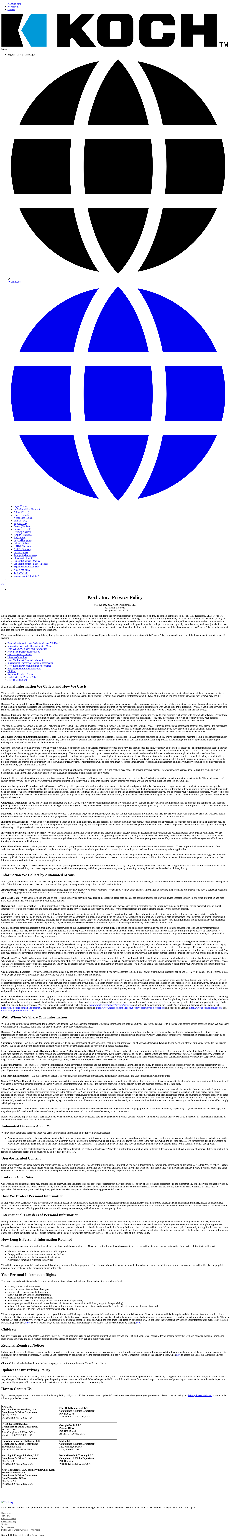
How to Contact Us (17, 679)
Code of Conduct (8, 1518)
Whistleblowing (7, 1527)
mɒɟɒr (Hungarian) (23, 540)
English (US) (20, 523)
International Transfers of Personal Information (31, 663)
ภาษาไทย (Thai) (22, 570)
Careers (11, 9)
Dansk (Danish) (21, 515)
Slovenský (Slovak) (23, 558)
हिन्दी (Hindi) (20, 537)
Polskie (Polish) (21, 552)
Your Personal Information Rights (24, 668)
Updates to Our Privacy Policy (23, 677)
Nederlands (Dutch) (23, 517)
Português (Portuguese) (25, 555)
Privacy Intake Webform (200, 1395)
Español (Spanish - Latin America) (31, 563)
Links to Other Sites (17, 657)
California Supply (8, 1521)
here (27, 1322)
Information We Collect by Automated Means (30, 646)
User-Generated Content (20, 654)
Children (12, 671)
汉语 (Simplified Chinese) (27, 509)
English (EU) (20, 520)
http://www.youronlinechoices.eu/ (18, 1010)
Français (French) (22, 529)
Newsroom (13, 6)
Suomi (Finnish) (22, 526)
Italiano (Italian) (21, 543)
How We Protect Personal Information (26, 660)
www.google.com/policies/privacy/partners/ (110, 1005)
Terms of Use (7, 1516)
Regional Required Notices (21, 674)
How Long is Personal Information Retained (29, 665)
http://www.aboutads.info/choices (205, 1007)
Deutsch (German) (23, 532)
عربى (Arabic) (21, 506)
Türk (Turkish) (21, 573)
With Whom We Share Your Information (27, 649)
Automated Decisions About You (24, 651)
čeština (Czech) (21, 512)
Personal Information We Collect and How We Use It (34, 643)
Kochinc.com (14, 3)
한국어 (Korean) (22, 549)
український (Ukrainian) (26, 576)
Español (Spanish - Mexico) (27, 561)
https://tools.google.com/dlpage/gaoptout (21, 1007)
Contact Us (6, 1513)
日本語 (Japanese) (23, 546)
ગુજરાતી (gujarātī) (23, 534)
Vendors (4, 1524)
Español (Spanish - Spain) (26, 566)
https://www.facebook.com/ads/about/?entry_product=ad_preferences (130, 1007)
